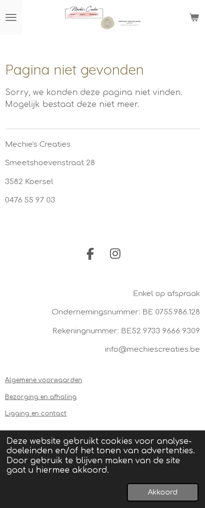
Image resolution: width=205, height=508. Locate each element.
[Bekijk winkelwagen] (194, 17)
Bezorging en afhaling (41, 397)
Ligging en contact (36, 413)
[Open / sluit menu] (11, 17)
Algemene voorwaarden (43, 380)
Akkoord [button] (163, 492)
